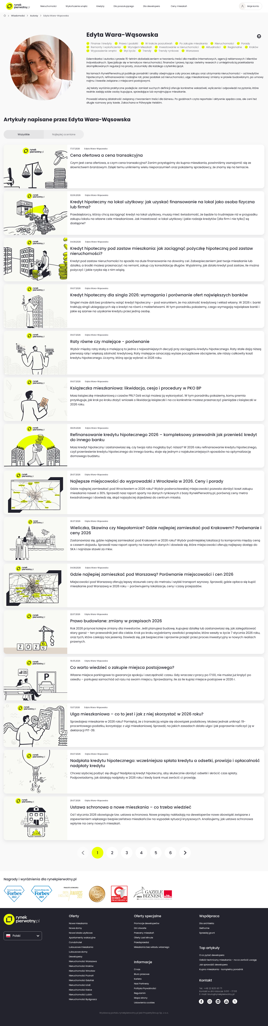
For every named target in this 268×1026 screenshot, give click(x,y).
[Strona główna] (5, 15)
